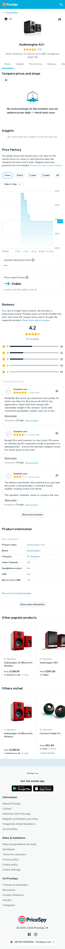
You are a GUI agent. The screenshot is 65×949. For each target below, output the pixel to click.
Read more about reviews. (36, 320)
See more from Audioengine (16, 593)
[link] (32, 405)
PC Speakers (12, 12)
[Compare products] (59, 19)
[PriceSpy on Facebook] (29, 934)
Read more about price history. (46, 165)
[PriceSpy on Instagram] (36, 934)
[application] (32, 221)
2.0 (28, 562)
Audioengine (33, 550)
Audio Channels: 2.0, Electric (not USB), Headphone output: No (32, 55)
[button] (8, 19)
